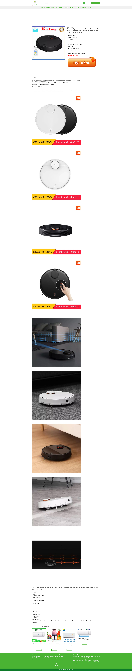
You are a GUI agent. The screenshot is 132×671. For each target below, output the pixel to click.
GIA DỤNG (67, 7)
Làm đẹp (57, 660)
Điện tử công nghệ (59, 656)
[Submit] (84, 3)
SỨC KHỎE (77, 7)
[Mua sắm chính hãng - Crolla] (38, 3)
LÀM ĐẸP (72, 7)
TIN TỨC (52, 7)
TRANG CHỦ (43, 7)
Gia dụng (57, 658)
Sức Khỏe (58, 661)
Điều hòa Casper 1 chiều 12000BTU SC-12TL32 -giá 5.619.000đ (84, 639)
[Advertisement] (66, 16)
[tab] (34, 75)
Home (68, 27)
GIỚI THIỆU (48, 7)
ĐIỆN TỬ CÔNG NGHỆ (59, 7)
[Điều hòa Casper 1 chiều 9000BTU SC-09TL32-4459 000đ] (39, 635)
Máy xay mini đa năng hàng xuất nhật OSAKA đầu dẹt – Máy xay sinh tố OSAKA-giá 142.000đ (54, 644)
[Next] (91, 640)
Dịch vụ (57, 665)
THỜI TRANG (83, 7)
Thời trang (58, 663)
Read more (39, 649)
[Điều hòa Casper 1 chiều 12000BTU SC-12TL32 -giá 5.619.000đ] (84, 632)
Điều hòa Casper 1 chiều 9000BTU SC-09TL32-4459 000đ (39, 644)
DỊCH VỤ (89, 7)
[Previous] (32, 640)
